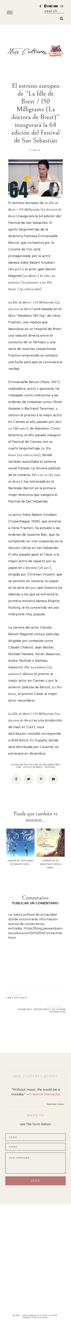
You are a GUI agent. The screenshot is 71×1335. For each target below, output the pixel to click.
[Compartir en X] (29, 779)
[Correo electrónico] (53, 779)
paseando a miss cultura (43, 1315)
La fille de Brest (33, 767)
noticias (50, 767)
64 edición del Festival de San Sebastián (35, 764)
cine (18, 767)
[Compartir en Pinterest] (41, 779)
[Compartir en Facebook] (16, 779)
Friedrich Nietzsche (44, 1094)
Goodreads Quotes (55, 1104)
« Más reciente (16, 998)
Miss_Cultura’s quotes (35, 1076)
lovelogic (42, 1317)
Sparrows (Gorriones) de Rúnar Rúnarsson (42, 1010)
